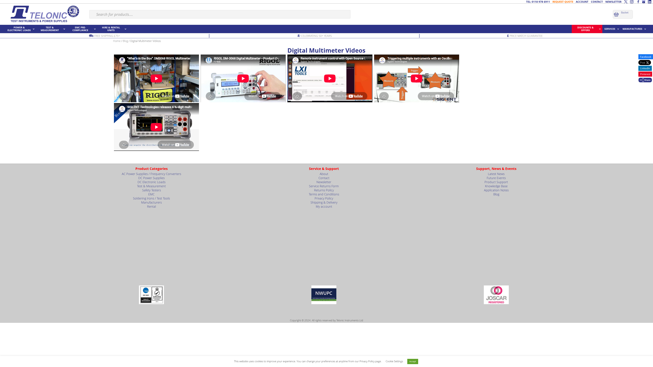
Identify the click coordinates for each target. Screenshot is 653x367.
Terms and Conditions (324, 194)
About (324, 174)
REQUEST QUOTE (562, 1)
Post (643, 62)
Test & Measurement (151, 186)
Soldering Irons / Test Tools (151, 198)
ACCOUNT (582, 1)
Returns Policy (324, 190)
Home (117, 41)
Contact (324, 178)
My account (324, 206)
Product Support (496, 182)
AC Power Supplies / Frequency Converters (151, 174)
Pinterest (645, 74)
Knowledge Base (496, 186)
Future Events (496, 178)
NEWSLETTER (613, 1)
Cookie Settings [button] (394, 361)
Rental (151, 206)
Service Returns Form (324, 186)
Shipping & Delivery (324, 202)
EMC (151, 194)
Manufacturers (151, 202)
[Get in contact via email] (645, 80)
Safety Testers (151, 190)
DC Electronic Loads (151, 182)
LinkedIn (645, 68)
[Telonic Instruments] (44, 14)
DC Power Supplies (151, 178)
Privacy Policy (324, 198)
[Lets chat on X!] (625, 1)
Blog (125, 41)
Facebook (645, 56)
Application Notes (496, 190)
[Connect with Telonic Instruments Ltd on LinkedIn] (649, 1)
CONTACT (597, 1)
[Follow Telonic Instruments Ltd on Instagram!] (631, 1)
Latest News (496, 174)
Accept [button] (412, 361)
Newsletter (323, 182)
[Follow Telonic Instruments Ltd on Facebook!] (637, 1)
